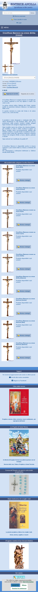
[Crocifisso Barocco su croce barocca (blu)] (8, 329)
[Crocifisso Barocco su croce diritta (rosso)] (19, 51)
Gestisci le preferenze (19, 588)
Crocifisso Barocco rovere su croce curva (25, 232)
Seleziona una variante (10, 74)
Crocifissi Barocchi (12, 87)
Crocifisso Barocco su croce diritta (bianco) (25, 277)
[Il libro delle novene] (19, 402)
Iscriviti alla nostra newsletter (20, 377)
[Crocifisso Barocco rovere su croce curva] (8, 241)
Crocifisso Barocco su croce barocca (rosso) (25, 299)
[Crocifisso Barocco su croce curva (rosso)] (8, 196)
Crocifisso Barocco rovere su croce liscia (25, 210)
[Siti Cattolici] (19, 577)
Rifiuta (24, 585)
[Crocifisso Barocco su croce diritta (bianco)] (8, 285)
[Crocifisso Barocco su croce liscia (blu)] (8, 174)
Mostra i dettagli (24, 180)
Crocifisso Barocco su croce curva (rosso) (25, 188)
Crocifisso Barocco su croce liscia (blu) (25, 166)
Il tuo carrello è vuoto (20, 19)
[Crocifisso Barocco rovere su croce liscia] (8, 218)
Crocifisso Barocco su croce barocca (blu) (25, 321)
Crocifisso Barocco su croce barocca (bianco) (25, 343)
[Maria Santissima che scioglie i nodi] (19, 515)
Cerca (32, 13)
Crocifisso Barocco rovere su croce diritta (25, 255)
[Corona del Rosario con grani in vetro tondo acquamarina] (19, 484)
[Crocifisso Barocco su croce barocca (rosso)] (8, 307)
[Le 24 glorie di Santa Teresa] (19, 443)
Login (20, 23)
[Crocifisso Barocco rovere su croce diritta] (8, 263)
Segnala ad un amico (27, 94)
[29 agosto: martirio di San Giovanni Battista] (19, 556)
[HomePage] (19, 5)
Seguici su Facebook (19, 380)
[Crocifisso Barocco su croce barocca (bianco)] (8, 351)
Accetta (15, 585)
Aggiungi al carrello (12, 93)
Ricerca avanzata (19, 16)
